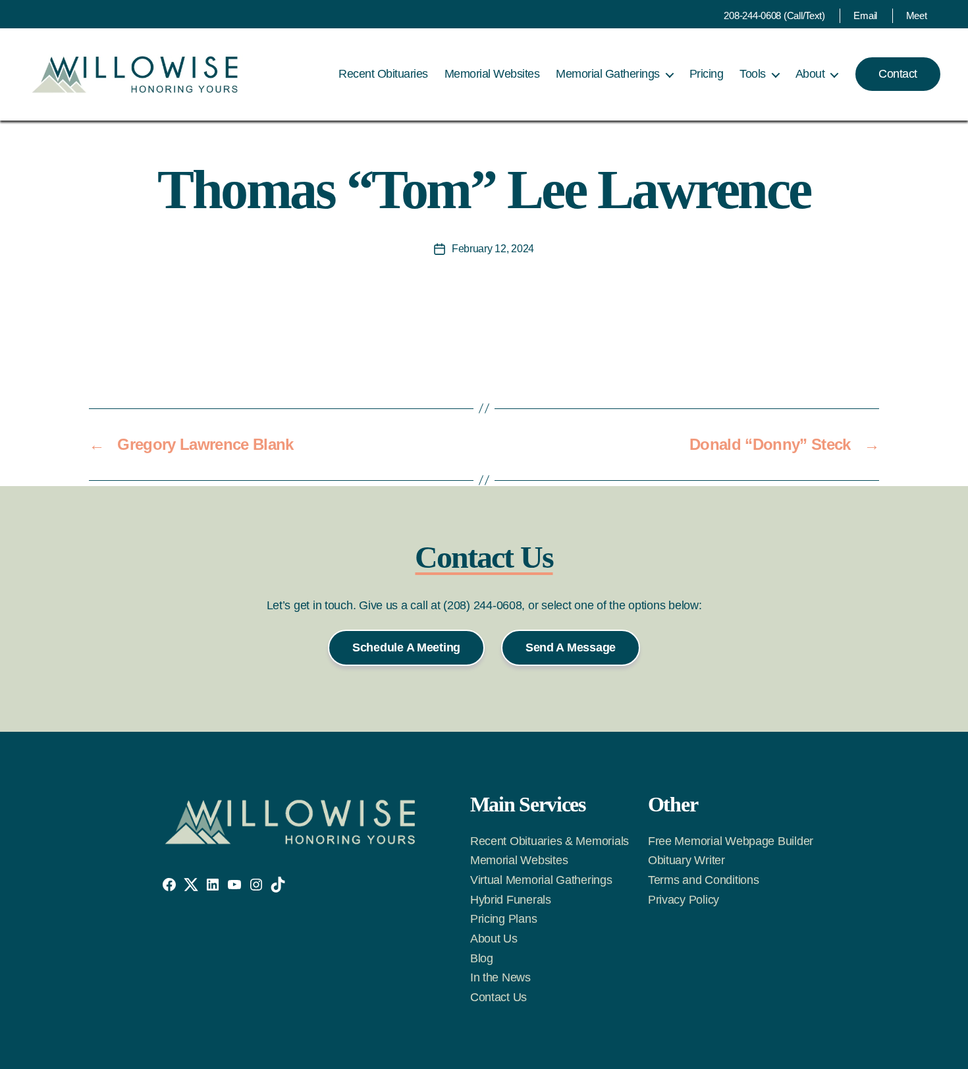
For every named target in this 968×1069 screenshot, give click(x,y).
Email (865, 15)
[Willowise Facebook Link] (169, 884)
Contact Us (498, 997)
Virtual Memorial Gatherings (541, 880)
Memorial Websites (492, 73)
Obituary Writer (686, 860)
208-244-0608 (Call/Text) (774, 15)
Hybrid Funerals (510, 899)
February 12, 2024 (493, 248)
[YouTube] (234, 884)
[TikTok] (278, 884)
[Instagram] (256, 884)
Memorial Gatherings (608, 73)
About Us (494, 938)
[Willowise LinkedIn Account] (213, 884)
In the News (500, 977)
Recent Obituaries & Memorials (549, 841)
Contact (897, 73)
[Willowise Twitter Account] (191, 884)
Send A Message (570, 647)
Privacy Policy (683, 899)
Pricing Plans (503, 918)
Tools (752, 73)
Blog (481, 958)
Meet (916, 15)
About (810, 73)
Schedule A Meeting (406, 647)
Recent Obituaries (383, 73)
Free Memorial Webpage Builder (730, 841)
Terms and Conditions (703, 880)
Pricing (706, 73)
